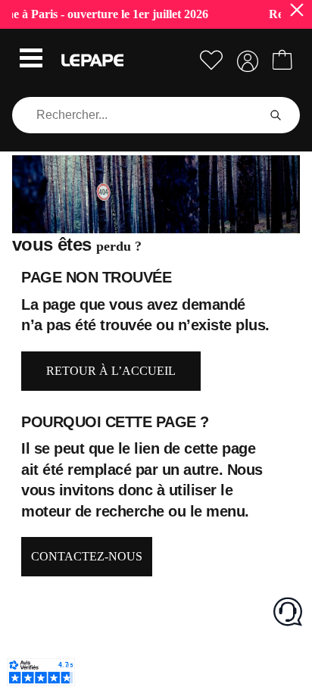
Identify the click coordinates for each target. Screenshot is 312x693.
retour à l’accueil (111, 370)
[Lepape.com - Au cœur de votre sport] (92, 60)
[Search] (275, 115)
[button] (31, 60)
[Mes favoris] (211, 60)
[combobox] (137, 115)
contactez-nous (86, 556)
